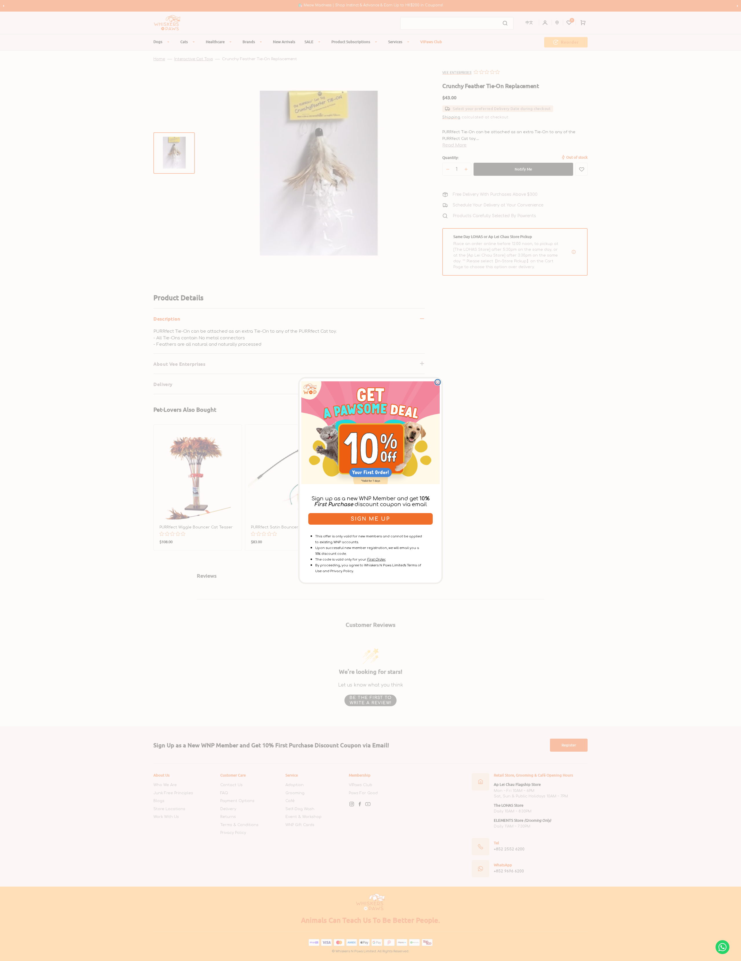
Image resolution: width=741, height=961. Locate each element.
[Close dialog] (438, 382)
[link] (370, 432)
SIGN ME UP (370, 519)
